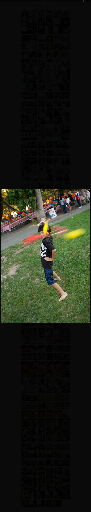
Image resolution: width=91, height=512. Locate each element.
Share (82, 1)
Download (87, 1)
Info (84, 1)
